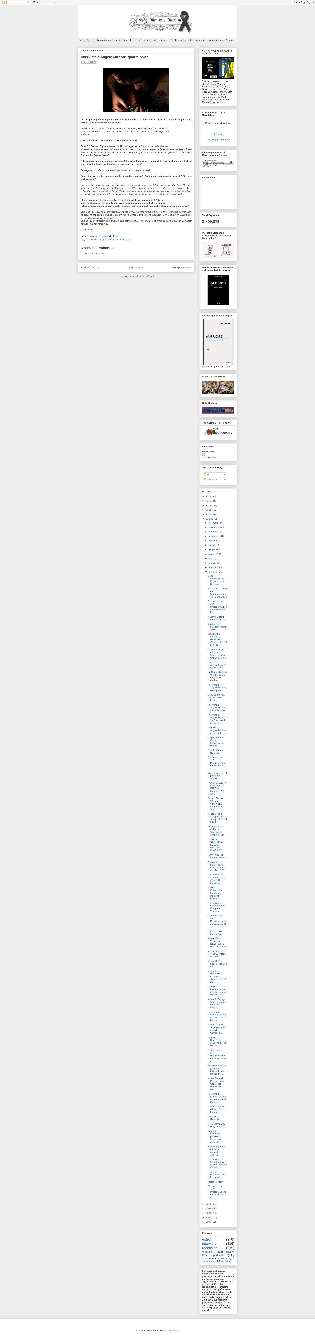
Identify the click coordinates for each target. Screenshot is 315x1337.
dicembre (214, 522)
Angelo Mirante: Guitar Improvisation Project (216, 741)
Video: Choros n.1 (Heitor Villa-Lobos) (217, 1109)
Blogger (175, 1330)
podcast (218, 1255)
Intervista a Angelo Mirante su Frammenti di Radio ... (217, 718)
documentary (209, 1261)
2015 (209, 501)
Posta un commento (94, 253)
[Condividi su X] (88, 62)
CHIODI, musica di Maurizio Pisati (216, 697)
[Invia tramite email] (82, 62)
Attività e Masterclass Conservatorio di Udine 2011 (216, 866)
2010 (209, 1204)
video (206, 1239)
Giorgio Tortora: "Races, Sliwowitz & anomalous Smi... (216, 804)
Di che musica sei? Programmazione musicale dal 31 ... (217, 606)
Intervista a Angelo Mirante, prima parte (217, 730)
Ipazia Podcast (215, 1181)
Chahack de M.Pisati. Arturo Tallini (217, 627)
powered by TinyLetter (218, 139)
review (230, 1251)
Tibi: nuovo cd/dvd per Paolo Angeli (217, 776)
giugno (212, 549)
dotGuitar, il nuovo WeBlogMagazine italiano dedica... (217, 676)
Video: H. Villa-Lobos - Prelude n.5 (217, 964)
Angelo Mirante (106, 239)
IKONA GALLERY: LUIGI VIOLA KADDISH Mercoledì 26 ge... (217, 788)
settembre (214, 536)
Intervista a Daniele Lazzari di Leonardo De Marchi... (217, 990)
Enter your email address (218, 123)
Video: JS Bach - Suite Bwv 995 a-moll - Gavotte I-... (216, 1028)
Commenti (211, 479)
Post (208, 474)
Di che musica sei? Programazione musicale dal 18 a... (217, 921)
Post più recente (90, 267)
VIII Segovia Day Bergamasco (216, 1125)
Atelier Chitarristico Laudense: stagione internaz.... (215, 893)
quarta (128, 239)
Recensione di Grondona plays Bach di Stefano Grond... (217, 1163)
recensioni (210, 1248)
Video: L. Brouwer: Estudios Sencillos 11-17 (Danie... (217, 976)
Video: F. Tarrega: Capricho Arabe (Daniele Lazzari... (217, 1003)
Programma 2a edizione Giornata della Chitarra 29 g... (217, 653)
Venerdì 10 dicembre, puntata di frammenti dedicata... (214, 1136)
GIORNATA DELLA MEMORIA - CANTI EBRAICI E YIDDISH (217, 639)
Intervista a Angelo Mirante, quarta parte (217, 665)
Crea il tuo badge (209, 457)
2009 (209, 1208)
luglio (212, 545)
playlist (224, 1261)
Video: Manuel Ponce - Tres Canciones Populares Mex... (216, 1083)
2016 (209, 496)
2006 (209, 1222)
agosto (212, 540)
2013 (209, 509)
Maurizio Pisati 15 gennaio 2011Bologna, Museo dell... (217, 1069)
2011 (208, 518)
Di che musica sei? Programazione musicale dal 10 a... (217, 1055)
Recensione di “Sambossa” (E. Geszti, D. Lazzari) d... (217, 878)
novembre (214, 527)
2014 (209, 505)
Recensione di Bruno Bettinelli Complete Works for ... (217, 907)
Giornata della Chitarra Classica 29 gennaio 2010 (216, 830)
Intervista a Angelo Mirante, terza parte (217, 687)
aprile (212, 558)
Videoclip (207, 1251)
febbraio (213, 567)
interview (206, 1258)
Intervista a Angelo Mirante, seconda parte (217, 707)
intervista (119, 239)
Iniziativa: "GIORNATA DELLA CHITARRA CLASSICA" (215, 844)
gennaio (213, 572)
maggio (213, 554)
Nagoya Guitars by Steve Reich (217, 618)
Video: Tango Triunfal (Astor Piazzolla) (216, 954)
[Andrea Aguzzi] (203, 454)
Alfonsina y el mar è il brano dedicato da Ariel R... (217, 1150)
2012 (209, 514)
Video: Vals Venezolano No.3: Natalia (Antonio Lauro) (217, 942)
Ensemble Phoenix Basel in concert (216, 1175)
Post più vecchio (182, 267)
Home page (136, 267)
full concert (223, 1258)
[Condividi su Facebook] (91, 62)
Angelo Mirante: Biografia (216, 751)
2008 (209, 1213)
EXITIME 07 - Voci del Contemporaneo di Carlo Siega (217, 592)
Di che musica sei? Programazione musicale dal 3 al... (217, 1192)
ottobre (213, 531)
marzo (212, 563)
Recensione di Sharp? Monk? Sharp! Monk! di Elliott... (217, 817)
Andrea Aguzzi (101, 236)
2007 (209, 1217)
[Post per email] (83, 239)
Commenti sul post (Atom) (141, 276)
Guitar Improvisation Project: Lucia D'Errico (216, 579)
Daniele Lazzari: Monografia (216, 932)
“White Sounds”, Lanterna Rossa (217, 856)
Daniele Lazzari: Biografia (216, 1117)
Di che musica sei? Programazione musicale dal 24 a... (217, 763)
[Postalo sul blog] (85, 62)
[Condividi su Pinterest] (94, 62)
